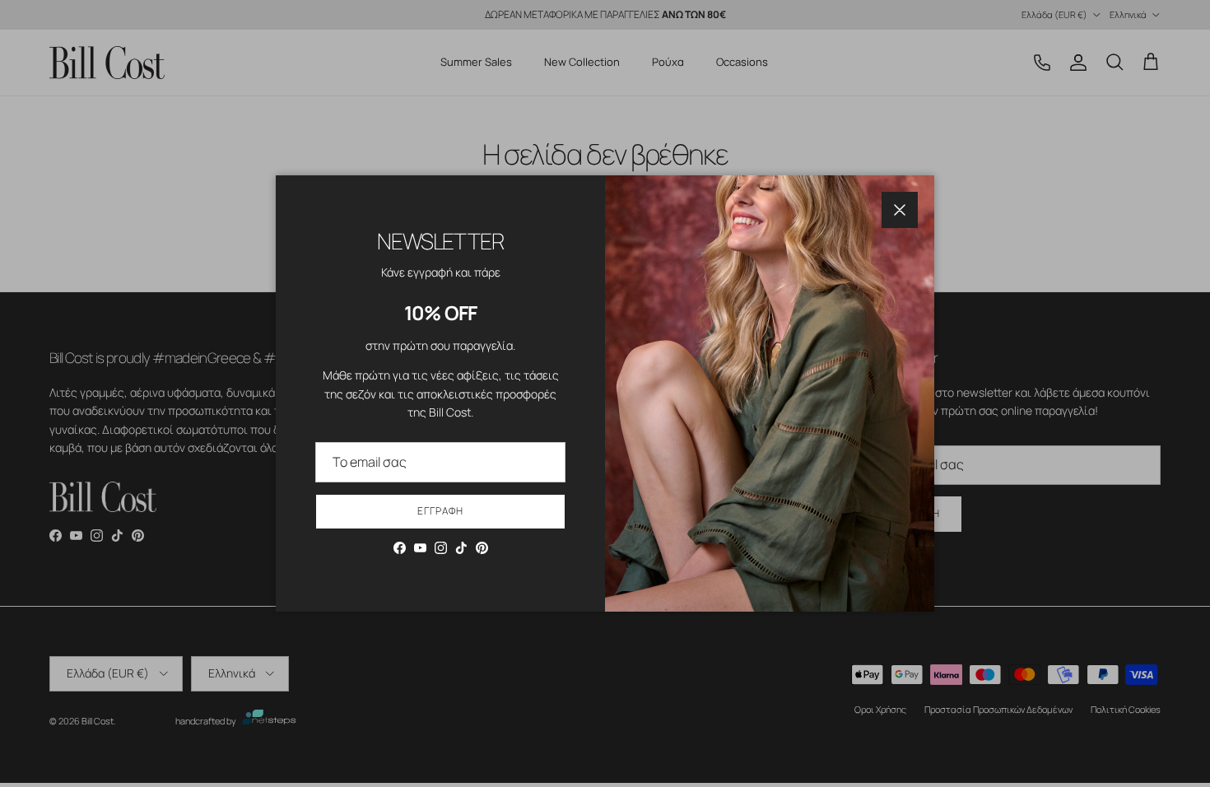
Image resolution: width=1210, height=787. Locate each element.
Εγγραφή (440, 511)
